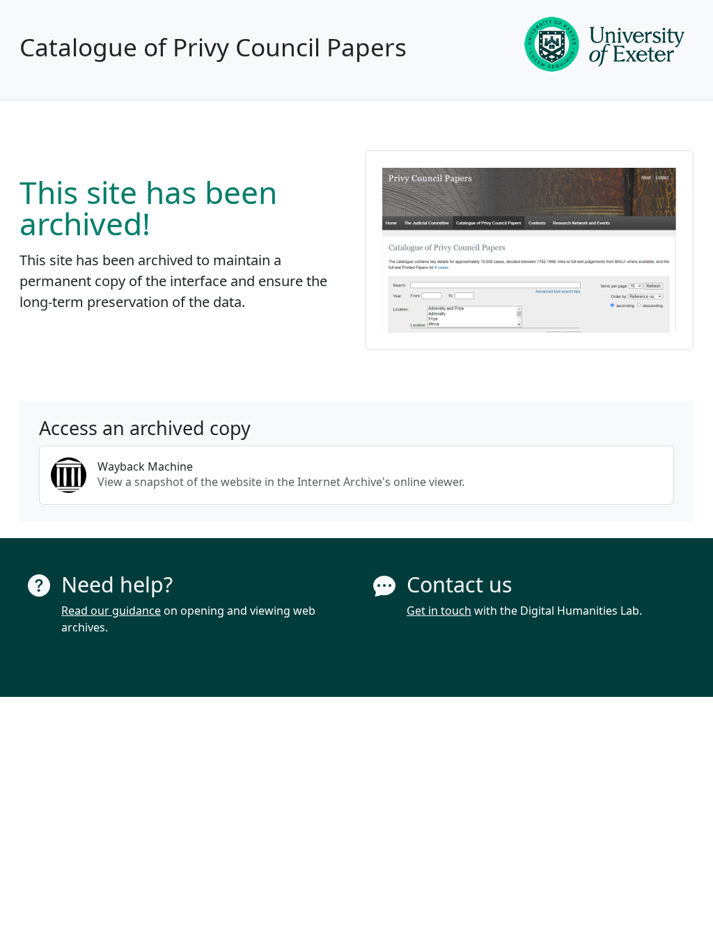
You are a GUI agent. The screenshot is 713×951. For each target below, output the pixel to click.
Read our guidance (111, 610)
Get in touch (439, 610)
